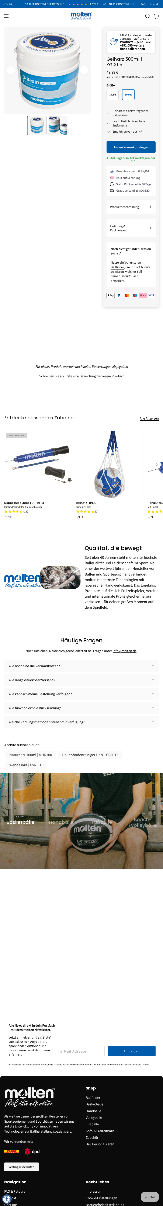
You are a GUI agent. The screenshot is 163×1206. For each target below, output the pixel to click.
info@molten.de (124, 650)
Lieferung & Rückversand (118, 228)
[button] (147, 16)
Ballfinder (117, 267)
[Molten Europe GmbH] (81, 16)
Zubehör (92, 1137)
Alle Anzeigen (149, 418)
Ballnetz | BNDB (86, 503)
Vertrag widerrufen (21, 1167)
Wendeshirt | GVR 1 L (25, 764)
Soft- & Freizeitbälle (100, 1130)
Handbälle (93, 1110)
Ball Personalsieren (100, 1143)
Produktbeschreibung (124, 207)
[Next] (84, 70)
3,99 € (79, 517)
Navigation (15, 1182)
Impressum (94, 1191)
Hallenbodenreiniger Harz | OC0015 (90, 754)
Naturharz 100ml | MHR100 (30, 754)
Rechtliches (97, 1182)
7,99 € (8, 517)
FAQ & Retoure (14, 1191)
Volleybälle (94, 1117)
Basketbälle (94, 1104)
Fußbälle (92, 1124)
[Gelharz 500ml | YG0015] (36, 125)
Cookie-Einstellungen (101, 1197)
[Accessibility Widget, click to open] (7, 1199)
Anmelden (132, 1051)
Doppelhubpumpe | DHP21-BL (24, 503)
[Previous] (10, 70)
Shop (91, 1088)
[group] (81, 474)
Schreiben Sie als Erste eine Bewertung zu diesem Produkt (81, 376)
